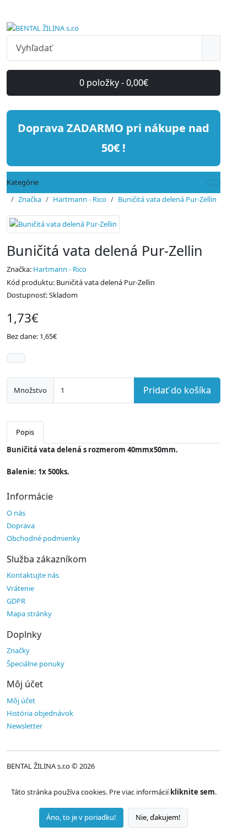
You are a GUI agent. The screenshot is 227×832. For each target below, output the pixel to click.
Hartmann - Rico (79, 199)
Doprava (21, 525)
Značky (18, 650)
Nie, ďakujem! (158, 817)
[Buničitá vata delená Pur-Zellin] (63, 228)
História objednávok (40, 713)
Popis (25, 432)
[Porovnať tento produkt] (16, 358)
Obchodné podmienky (43, 538)
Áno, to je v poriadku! (81, 817)
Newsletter (24, 726)
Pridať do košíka (177, 390)
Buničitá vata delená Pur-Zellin (167, 199)
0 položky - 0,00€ (113, 82)
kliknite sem (192, 792)
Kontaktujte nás (33, 575)
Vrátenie (20, 588)
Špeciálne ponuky (35, 664)
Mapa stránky (29, 613)
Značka (29, 199)
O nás (16, 513)
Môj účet (21, 700)
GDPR (16, 601)
